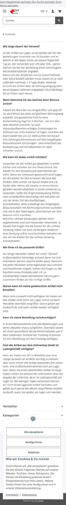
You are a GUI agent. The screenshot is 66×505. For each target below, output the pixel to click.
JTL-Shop (39, 500)
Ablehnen (34, 452)
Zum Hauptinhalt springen (16, 2)
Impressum (12, 494)
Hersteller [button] (10, 406)
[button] (53, 11)
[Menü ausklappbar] (4, 9)
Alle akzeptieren (33, 431)
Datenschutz (29, 494)
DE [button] (42, 11)
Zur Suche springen (44, 2)
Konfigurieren (34, 442)
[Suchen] (59, 20)
